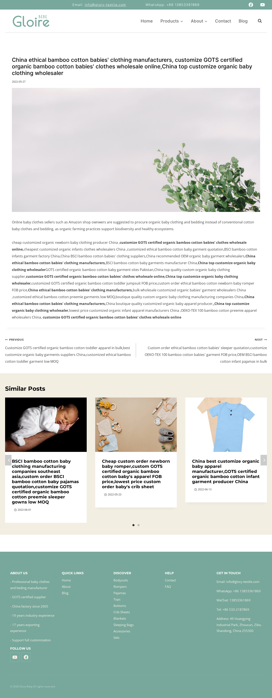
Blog (243, 21)
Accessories (121, 631)
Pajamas (119, 593)
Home (147, 21)
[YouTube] (262, 4)
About (66, 586)
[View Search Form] (258, 21)
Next (264, 460)
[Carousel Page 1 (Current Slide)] (133, 525)
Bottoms (119, 606)
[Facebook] (250, 4)
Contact (223, 21)
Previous (8, 460)
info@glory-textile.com (105, 5)
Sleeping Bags (123, 625)
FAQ (168, 586)
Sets (116, 637)
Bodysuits (120, 580)
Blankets (119, 618)
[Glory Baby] (31, 21)
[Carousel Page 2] (138, 525)
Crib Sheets (121, 612)
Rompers (120, 586)
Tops (116, 599)
